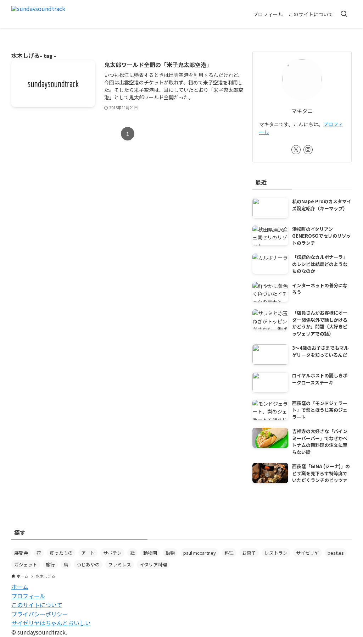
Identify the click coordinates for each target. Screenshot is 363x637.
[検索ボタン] (344, 14)
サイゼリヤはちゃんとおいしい (51, 623)
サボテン (112, 552)
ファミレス (119, 564)
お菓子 (249, 552)
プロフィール (28, 596)
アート (88, 552)
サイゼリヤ (307, 552)
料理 (229, 552)
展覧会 (21, 552)
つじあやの (88, 564)
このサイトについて (36, 604)
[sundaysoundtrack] (38, 14)
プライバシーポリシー (39, 614)
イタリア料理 (153, 564)
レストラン (275, 552)
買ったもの (61, 552)
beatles (336, 552)
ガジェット (25, 564)
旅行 (50, 564)
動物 (170, 552)
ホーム (19, 586)
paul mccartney (199, 552)
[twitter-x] (296, 149)
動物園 (150, 552)
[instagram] (308, 149)
